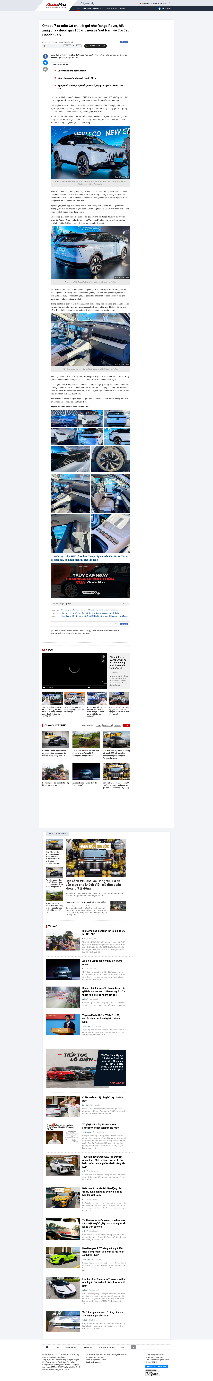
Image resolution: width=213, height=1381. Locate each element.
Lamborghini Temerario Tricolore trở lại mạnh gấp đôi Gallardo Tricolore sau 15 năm (103, 1282)
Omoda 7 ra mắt (97, 631)
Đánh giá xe (87, 8)
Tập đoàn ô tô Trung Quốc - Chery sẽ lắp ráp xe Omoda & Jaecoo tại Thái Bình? (90, 613)
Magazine (145, 3)
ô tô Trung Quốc (68, 633)
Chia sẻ (124, 42)
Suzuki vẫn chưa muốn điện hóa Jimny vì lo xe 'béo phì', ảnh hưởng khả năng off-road (85, 753)
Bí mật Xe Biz (166, 9)
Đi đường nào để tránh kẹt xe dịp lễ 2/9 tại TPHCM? (55, 784)
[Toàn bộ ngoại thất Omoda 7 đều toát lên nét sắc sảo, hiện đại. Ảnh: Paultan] (90, 252)
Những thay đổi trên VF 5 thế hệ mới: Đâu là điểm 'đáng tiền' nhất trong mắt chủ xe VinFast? (96, 711)
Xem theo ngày (88, 725)
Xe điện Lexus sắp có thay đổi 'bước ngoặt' (84, 784)
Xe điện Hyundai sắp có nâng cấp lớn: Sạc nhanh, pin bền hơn (103, 1314)
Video (49, 649)
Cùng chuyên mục (55, 725)
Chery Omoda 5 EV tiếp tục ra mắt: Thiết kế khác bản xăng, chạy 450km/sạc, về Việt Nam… (94, 616)
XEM (126, 725)
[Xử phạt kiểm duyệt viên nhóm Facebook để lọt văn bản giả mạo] (63, 1133)
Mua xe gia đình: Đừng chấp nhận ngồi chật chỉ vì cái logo (74, 709)
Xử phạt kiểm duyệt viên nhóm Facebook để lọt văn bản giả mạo (100, 1126)
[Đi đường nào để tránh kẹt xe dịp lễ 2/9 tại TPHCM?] (55, 771)
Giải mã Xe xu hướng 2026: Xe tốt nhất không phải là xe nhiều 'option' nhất (117, 662)
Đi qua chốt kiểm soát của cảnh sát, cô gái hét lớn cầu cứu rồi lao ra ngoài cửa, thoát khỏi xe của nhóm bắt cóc (103, 991)
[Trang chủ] (47, 1347)
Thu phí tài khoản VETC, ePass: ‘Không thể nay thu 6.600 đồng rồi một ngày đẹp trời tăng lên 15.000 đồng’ (52, 711)
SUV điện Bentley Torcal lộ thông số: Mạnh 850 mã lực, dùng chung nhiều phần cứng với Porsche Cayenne (116, 754)
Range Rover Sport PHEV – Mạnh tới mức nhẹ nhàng (86, 902)
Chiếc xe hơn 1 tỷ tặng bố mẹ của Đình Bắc (103, 1099)
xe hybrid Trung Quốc (82, 633)
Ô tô (78, 8)
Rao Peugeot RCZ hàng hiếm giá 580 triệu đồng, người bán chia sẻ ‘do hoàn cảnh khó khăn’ (103, 1251)
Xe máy (122, 8)
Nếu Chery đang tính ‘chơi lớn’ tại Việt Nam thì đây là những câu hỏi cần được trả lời (92, 610)
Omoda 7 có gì (85, 631)
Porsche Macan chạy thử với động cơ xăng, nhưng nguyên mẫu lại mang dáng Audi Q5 (54, 753)
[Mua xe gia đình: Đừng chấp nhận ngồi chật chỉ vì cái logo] (74, 698)
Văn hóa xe (97, 8)
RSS (122, 1347)
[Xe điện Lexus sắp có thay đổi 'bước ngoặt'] (86, 771)
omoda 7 (76, 631)
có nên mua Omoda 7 (111, 631)
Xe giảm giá (89, 3)
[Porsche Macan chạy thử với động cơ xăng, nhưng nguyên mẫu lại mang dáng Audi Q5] (55, 739)
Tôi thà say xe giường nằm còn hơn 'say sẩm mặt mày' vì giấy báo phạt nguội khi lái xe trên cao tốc (104, 1223)
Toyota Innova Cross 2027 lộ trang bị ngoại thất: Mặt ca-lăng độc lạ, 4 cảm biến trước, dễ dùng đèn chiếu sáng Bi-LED (103, 1161)
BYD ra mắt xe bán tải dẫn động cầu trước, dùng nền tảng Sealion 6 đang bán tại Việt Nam (102, 1191)
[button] (133, 1347)
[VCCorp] (152, 1372)
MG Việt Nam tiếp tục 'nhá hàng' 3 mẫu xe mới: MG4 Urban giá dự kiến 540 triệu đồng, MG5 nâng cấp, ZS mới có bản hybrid (112, 1062)
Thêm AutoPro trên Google (97, 46)
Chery (63, 631)
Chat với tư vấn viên (157, 1367)
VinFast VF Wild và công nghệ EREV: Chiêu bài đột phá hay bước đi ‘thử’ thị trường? (119, 710)
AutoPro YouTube (159, 3)
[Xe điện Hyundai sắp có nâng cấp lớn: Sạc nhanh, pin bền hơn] (63, 1321)
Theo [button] (90, 604)
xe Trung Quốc (56, 633)
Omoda (69, 631)
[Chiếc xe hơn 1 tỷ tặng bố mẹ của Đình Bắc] (63, 1106)
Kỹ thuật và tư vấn (110, 8)
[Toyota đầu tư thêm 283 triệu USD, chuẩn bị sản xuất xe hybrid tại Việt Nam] (63, 1024)
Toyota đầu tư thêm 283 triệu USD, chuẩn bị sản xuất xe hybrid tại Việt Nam (101, 1018)
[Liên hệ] (45, 69)
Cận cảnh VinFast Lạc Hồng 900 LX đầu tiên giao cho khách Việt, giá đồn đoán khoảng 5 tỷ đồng (116, 785)
